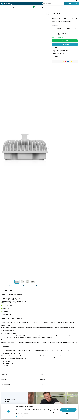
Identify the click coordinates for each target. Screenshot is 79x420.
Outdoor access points (15, 10)
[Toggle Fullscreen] (48, 13)
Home (2, 10)
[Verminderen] (52, 34)
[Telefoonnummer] (66, 3)
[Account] (73, 3)
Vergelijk (55, 47)
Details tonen (19, 416)
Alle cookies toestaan (68, 409)
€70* (63, 53)
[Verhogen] (56, 34)
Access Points (7, 10)
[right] (48, 147)
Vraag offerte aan (65, 44)
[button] (65, 28)
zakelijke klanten (65, 50)
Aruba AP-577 (25, 10)
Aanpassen (67, 413)
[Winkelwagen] (76, 3)
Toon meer (39, 387)
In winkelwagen (64, 40)
